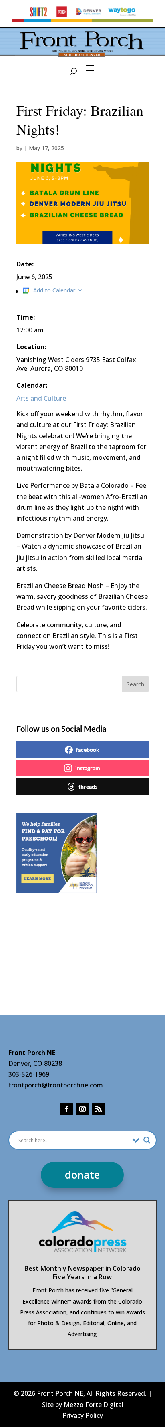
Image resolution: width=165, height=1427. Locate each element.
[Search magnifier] (147, 1140)
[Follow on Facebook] (66, 1109)
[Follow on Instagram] (82, 1109)
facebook (87, 749)
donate (82, 1174)
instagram (87, 768)
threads (87, 786)
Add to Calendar (54, 290)
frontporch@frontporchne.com (55, 1085)
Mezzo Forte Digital (93, 1404)
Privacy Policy (82, 1415)
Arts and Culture (41, 398)
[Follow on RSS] (98, 1109)
